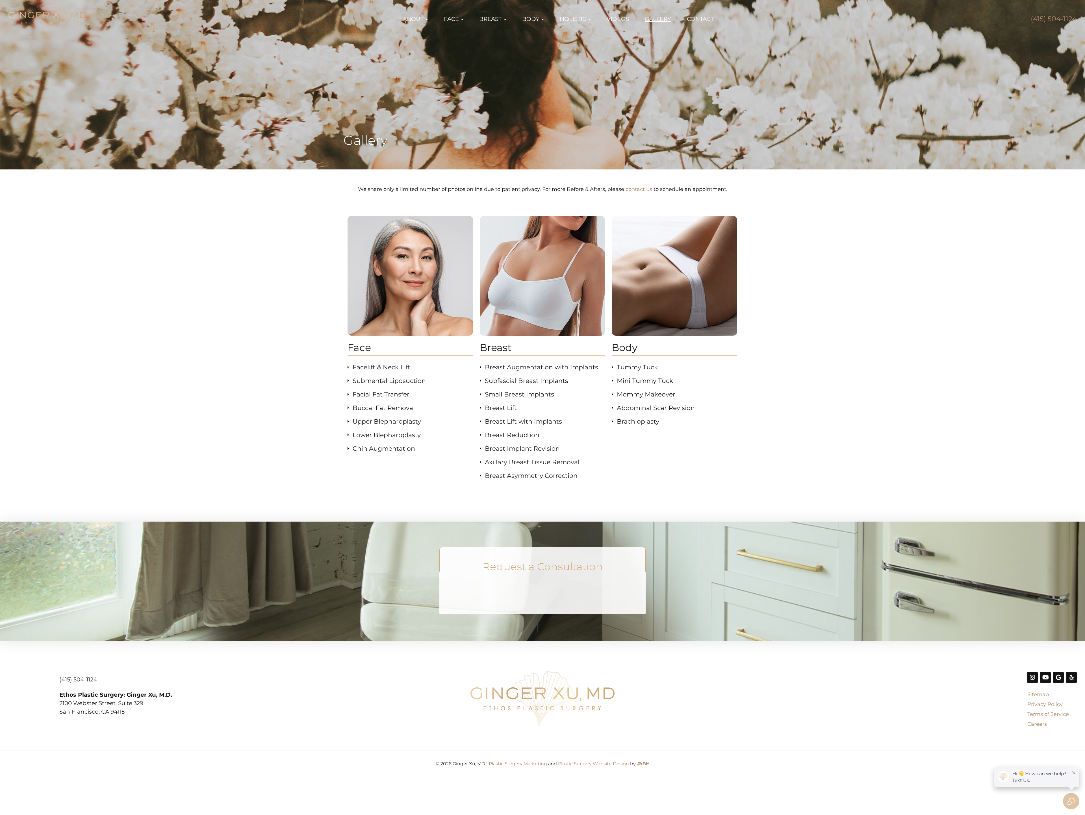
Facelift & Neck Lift (381, 367)
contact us (639, 189)
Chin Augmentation (384, 448)
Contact (700, 19)
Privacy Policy (1045, 704)
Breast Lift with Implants (523, 421)
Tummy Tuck (637, 367)
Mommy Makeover (646, 394)
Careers (1037, 724)
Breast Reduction (512, 435)
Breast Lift (501, 408)
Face (451, 19)
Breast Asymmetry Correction (531, 476)
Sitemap (1038, 694)
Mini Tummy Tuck (645, 381)
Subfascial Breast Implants (526, 381)
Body (530, 19)
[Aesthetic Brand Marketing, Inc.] (643, 763)
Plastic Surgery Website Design (593, 763)
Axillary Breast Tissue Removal (532, 462)
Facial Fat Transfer (382, 394)
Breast (490, 19)
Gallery (658, 19)
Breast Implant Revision (522, 448)
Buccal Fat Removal (384, 408)
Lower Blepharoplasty (387, 435)
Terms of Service (1048, 714)
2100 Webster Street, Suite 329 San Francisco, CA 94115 (115, 703)
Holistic (573, 19)
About (413, 19)
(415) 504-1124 (1054, 19)
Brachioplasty (638, 421)
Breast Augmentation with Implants (541, 367)
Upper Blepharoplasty (387, 421)
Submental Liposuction (389, 381)
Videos (618, 19)
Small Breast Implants (519, 394)
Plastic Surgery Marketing (518, 763)
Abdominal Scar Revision (656, 408)
